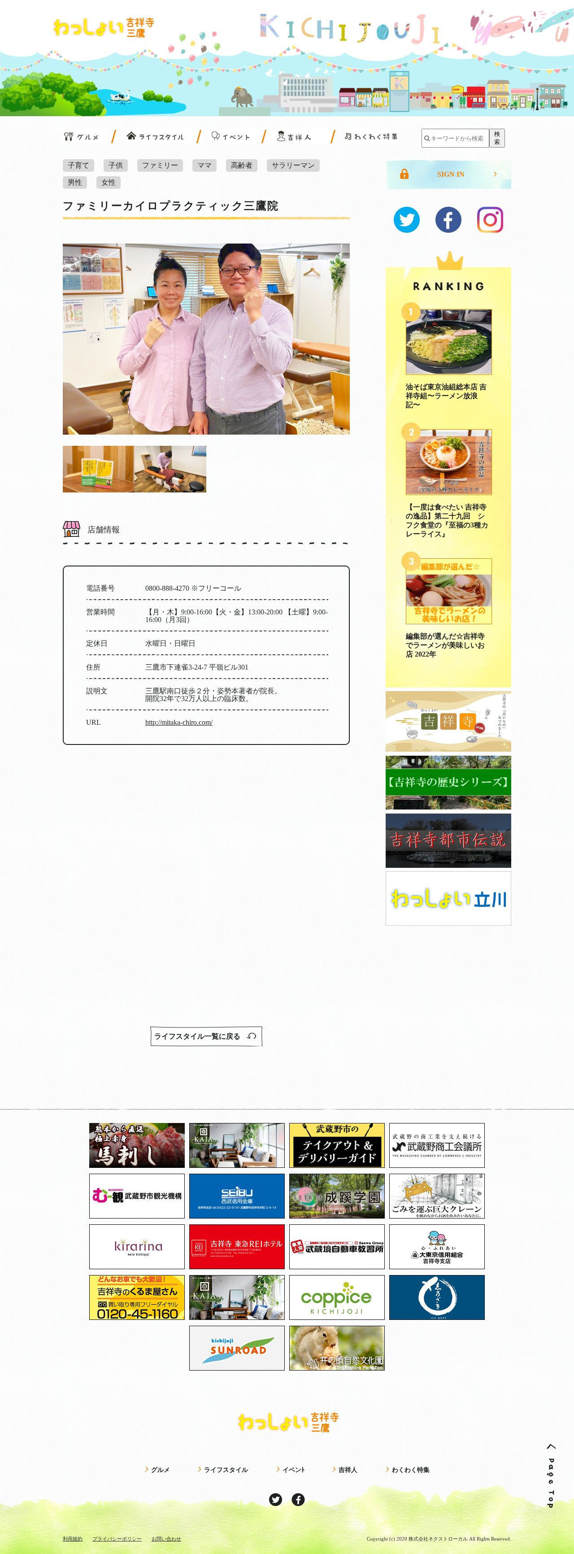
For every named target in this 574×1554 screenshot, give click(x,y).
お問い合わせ (166, 1539)
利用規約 (73, 1539)
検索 (497, 138)
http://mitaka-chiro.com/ (179, 722)
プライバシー (117, 1539)
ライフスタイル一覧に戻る (198, 1036)
